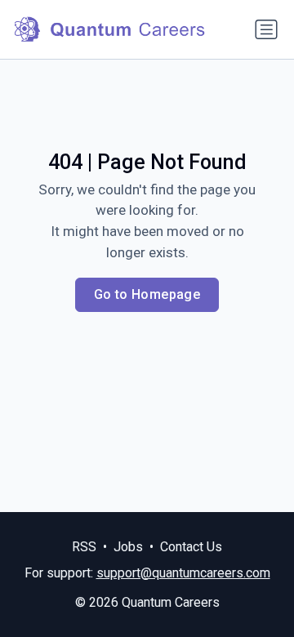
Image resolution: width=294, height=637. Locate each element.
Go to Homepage (147, 294)
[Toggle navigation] (266, 29)
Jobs (128, 547)
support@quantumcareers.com (183, 573)
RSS (84, 547)
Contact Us (191, 547)
